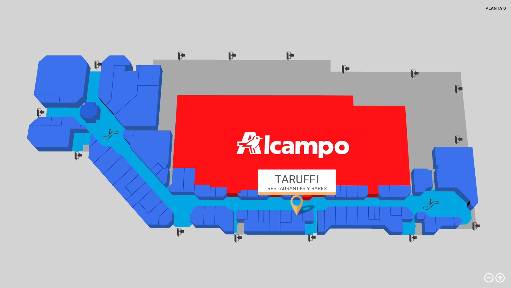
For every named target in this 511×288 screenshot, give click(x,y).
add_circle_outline (500, 277)
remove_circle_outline (488, 277)
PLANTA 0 (495, 8)
